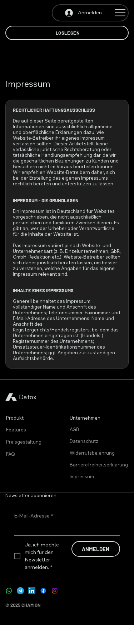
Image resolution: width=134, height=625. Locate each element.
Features (16, 429)
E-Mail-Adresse (33, 515)
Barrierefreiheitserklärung (99, 465)
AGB (74, 429)
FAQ (10, 454)
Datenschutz (84, 441)
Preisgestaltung (23, 442)
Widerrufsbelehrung (92, 453)
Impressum (82, 476)
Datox (27, 397)
